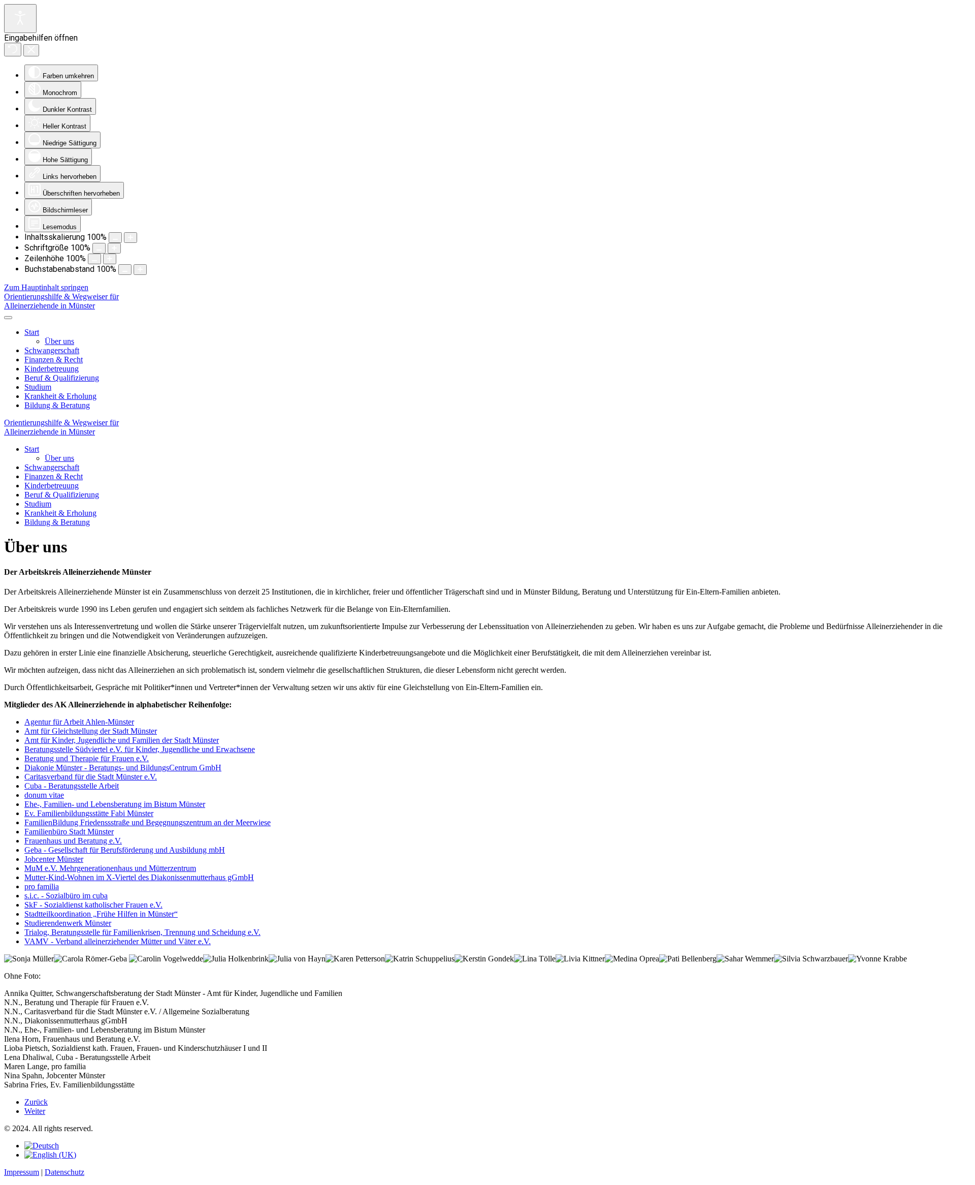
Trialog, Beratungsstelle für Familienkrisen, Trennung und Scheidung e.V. (142, 932)
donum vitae (44, 795)
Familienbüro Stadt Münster (69, 831)
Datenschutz (64, 1172)
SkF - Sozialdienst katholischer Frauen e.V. (93, 904)
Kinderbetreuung (51, 368)
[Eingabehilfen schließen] (31, 50)
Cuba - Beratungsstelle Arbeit (71, 786)
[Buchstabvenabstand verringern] (125, 269)
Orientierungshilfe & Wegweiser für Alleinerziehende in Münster (61, 301)
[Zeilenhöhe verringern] (94, 259)
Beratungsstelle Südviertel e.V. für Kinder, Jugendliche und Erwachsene (139, 749)
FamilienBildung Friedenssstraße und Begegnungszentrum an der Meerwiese (147, 822)
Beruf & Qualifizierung (61, 377)
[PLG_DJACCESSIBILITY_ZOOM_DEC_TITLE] (115, 237)
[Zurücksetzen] (12, 49)
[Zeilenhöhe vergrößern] (109, 259)
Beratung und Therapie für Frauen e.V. (86, 758)
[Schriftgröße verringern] (99, 248)
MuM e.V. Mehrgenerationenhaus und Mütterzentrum (110, 868)
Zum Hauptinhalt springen (46, 287)
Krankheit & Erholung (60, 396)
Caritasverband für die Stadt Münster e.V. (90, 776)
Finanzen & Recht (53, 359)
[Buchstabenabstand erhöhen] (140, 269)
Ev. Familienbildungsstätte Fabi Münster (88, 813)
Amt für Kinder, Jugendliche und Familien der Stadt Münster (121, 740)
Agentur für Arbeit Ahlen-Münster (79, 722)
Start (31, 332)
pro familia (41, 886)
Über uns (59, 341)
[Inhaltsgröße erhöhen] (130, 237)
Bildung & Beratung (57, 405)
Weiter (34, 1111)
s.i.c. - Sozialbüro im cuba (66, 895)
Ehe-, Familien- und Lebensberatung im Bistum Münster (114, 804)
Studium (37, 387)
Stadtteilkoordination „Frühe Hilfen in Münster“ (101, 914)
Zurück (36, 1102)
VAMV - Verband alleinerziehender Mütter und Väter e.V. (117, 941)
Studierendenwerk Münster (67, 923)
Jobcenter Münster (53, 859)
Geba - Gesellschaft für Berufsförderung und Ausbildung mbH (124, 850)
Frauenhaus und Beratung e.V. (73, 840)
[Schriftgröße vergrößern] (114, 248)
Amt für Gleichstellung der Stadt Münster (90, 731)
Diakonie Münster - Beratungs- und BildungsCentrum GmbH (122, 767)
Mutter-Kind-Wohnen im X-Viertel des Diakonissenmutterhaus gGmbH (139, 877)
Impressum (21, 1172)
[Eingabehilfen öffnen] (20, 18)
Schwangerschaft (51, 350)
